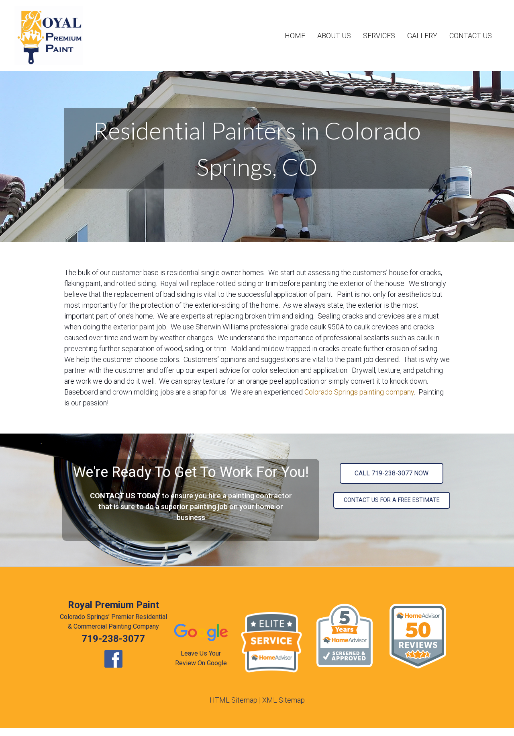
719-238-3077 (113, 638)
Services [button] (379, 35)
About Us (334, 35)
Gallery (422, 35)
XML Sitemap (283, 700)
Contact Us (470, 35)
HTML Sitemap (233, 700)
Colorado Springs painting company (359, 392)
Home (295, 35)
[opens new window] (113, 659)
